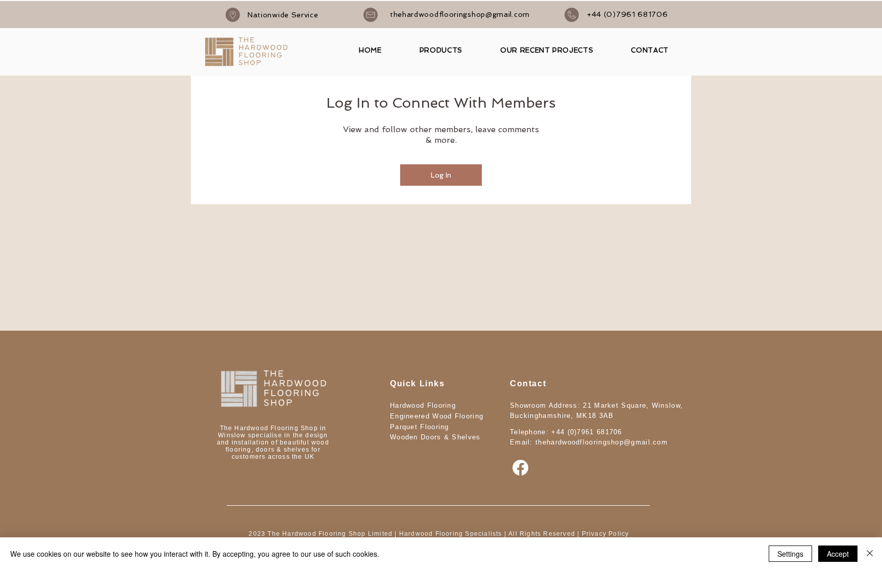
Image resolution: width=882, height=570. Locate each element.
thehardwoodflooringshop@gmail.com (601, 442)
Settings (790, 554)
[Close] (870, 554)
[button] (441, 50)
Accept (838, 554)
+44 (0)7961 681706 (586, 432)
